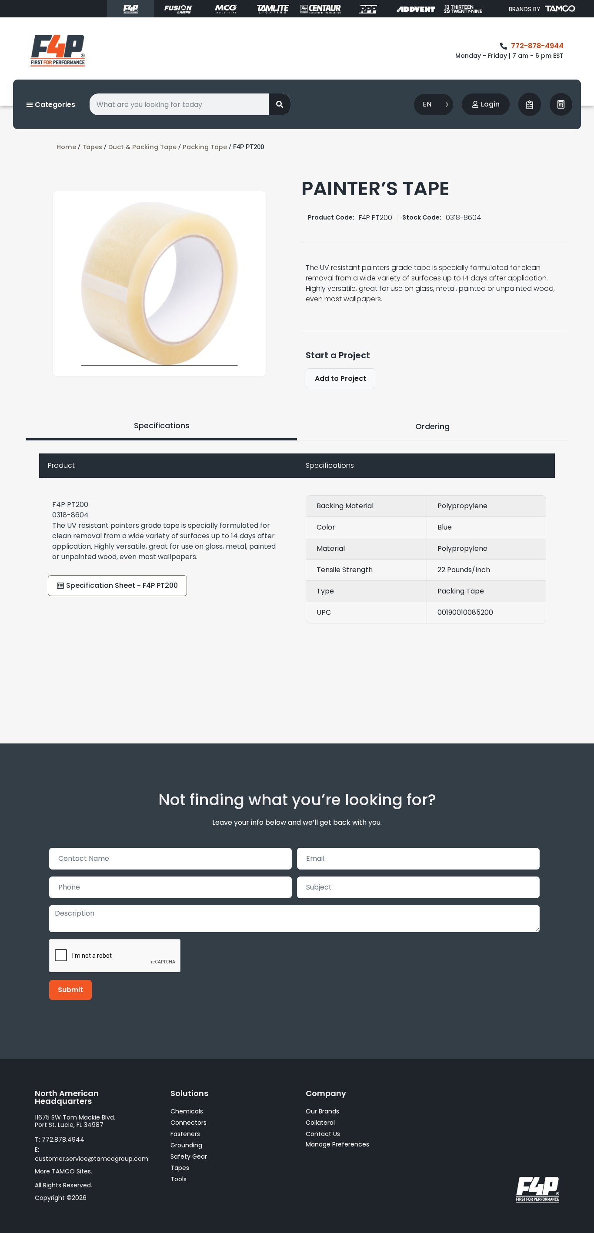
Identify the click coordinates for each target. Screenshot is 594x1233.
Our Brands (322, 1111)
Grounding (186, 1145)
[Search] (279, 104)
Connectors (188, 1122)
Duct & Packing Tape (142, 147)
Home (66, 147)
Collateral (320, 1122)
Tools (178, 1179)
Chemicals (186, 1111)
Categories (54, 105)
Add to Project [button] (340, 378)
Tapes (92, 147)
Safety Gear (188, 1156)
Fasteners (185, 1134)
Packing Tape (205, 147)
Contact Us (323, 1134)
